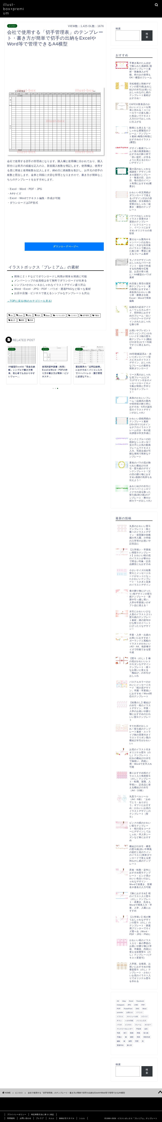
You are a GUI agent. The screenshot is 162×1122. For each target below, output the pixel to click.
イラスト (120, 1016)
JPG (29, 315)
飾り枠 (129, 1045)
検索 (118, 28)
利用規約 (11, 1118)
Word (47, 315)
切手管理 (85, 315)
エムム (51, 1118)
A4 (11, 315)
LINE (136, 1005)
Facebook (140, 1001)
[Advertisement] (64, 67)
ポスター (148, 1025)
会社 (146, 1029)
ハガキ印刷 (129, 1020)
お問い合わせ (25, 1118)
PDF (38, 315)
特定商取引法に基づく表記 (42, 1114)
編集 (118, 1041)
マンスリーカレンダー (125, 1029)
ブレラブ (40, 1118)
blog (124, 1001)
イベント (139, 1012)
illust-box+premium (13, 8)
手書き (96, 315)
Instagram (120, 1005)
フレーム (138, 1025)
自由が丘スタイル (66, 1118)
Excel (20, 315)
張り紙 (145, 1033)
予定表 (138, 1029)
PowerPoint (128, 1008)
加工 (125, 1033)
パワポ (119, 1025)
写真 (118, 1033)
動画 (131, 1033)
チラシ (119, 1020)
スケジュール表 (132, 1016)
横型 (22, 320)
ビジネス (12, 26)
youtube (120, 1012)
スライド (144, 1016)
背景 (136, 1041)
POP (118, 1008)
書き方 (12, 320)
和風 (138, 1033)
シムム (82, 1118)
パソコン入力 (60, 315)
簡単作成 (146, 1037)
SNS (137, 1008)
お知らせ (129, 1012)
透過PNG (120, 1045)
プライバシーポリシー (16, 1114)
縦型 (130, 1041)
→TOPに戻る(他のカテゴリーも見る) (29, 301)
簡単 (31, 320)
